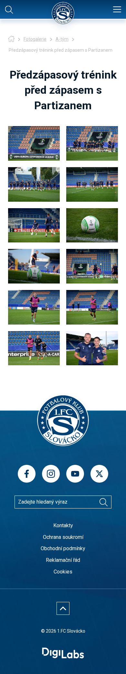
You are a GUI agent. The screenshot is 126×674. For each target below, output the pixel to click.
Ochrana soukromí (63, 537)
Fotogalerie (35, 39)
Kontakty (63, 525)
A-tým (62, 39)
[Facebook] (27, 474)
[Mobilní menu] (117, 9)
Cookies (63, 572)
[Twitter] (99, 474)
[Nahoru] (63, 608)
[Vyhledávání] (103, 502)
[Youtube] (75, 474)
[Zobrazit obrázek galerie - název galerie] (34, 143)
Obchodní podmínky (63, 548)
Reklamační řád (63, 560)
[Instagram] (51, 474)
